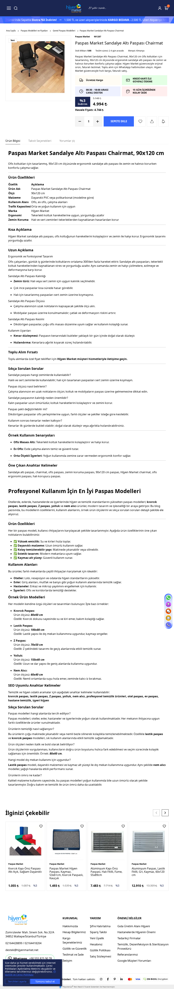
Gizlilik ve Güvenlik (75, 948)
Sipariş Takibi (98, 932)
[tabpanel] (87, 473)
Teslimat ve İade (73, 954)
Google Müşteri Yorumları (134, 961)
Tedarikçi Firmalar (129, 938)
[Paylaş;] (152, 121)
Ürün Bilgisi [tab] (12, 141)
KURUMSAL (70, 918)
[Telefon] (168, 625)
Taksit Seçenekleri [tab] (39, 141)
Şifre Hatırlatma (100, 926)
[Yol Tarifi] (168, 604)
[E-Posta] (168, 618)
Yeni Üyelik (97, 938)
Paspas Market (82, 36)
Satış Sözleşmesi (100, 956)
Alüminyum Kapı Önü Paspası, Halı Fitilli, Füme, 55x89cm (106, 872)
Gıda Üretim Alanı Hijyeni (133, 926)
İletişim (67, 961)
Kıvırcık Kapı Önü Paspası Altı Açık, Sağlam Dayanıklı (25, 870)
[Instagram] (101, 979)
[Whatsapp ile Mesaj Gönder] (168, 597)
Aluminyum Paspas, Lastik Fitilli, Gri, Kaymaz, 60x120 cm (148, 872)
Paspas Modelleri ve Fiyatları (34, 30)
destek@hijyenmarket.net (21, 950)
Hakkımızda (70, 926)
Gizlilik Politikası (100, 950)
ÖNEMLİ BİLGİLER (129, 918)
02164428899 (13, 943)
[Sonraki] (165, 812)
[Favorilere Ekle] (140, 121)
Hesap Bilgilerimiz (74, 932)
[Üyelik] (159, 8)
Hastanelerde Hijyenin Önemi (136, 932)
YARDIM (95, 918)
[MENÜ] (8, 8)
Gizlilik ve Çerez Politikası (19, 974)
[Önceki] (156, 812)
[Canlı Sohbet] (168, 611)
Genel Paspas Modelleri (64, 30)
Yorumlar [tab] (66, 141)
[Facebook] (108, 979)
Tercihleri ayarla (17, 981)
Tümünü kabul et (45, 981)
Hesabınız (96, 944)
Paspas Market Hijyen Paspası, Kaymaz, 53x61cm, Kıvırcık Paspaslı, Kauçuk (66, 873)
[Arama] (15, 8)
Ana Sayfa (11, 30)
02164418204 (33, 943)
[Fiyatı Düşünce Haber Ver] (163, 121)
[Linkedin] (121, 979)
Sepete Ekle (119, 121)
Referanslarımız (127, 954)
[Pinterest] (114, 979)
